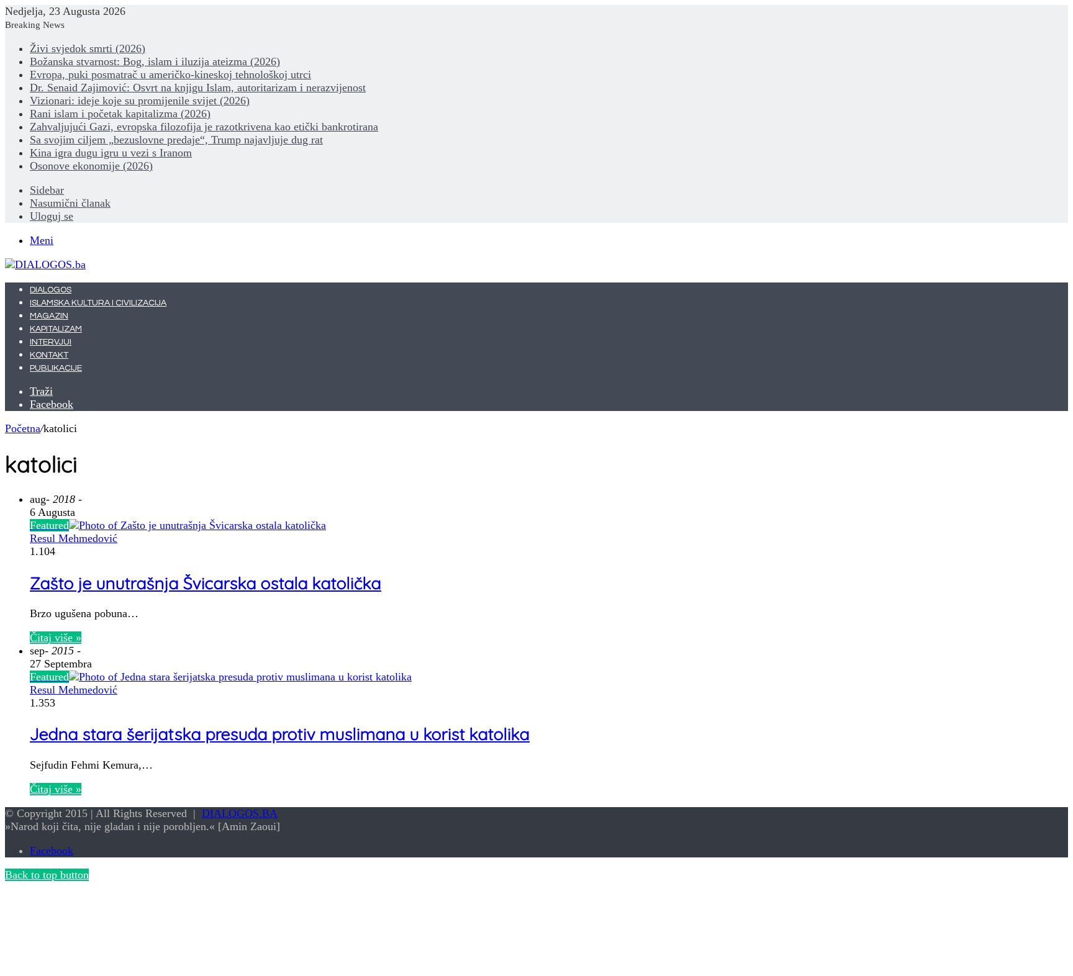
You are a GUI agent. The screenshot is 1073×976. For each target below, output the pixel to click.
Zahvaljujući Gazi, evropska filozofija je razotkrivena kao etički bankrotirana (204, 126)
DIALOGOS (50, 290)
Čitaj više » (55, 637)
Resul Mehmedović (73, 538)
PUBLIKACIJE (56, 368)
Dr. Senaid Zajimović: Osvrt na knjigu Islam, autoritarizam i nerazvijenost (198, 87)
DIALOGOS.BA (240, 813)
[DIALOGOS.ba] (45, 264)
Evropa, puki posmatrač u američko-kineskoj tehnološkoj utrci (170, 74)
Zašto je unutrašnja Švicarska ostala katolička (205, 583)
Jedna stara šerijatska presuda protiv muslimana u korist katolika (280, 733)
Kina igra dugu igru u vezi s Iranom (111, 153)
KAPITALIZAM (56, 329)
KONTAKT (49, 355)
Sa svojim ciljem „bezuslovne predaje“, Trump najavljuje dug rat (176, 139)
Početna (22, 428)
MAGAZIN (49, 316)
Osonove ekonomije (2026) (91, 166)
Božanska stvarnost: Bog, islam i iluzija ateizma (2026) (155, 61)
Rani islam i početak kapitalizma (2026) (120, 113)
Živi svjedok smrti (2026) (87, 48)
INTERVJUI (50, 342)
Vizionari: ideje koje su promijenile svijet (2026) (140, 100)
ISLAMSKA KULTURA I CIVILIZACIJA (98, 303)
